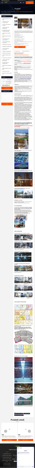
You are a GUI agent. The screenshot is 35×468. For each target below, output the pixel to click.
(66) (6, 69)
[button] (5, 431)
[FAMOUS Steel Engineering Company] (6, 3)
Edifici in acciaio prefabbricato (19, 415)
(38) (6, 51)
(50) (5, 22)
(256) (6, 19)
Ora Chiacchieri (7, 88)
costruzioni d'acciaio (26, 413)
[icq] (9, 85)
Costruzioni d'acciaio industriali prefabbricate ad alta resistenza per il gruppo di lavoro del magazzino (9, 437)
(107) (6, 34)
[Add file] (18, 467)
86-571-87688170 (31, 0)
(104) (6, 36)
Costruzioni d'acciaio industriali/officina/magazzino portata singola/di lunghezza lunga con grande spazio (25, 437)
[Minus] (32, 448)
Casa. (2, 11)
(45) (6, 66)
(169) (5, 63)
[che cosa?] (5, 85)
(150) (5, 49)
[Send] (33, 467)
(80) (5, 28)
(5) (7, 73)
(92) (6, 55)
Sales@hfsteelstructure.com (22, 0)
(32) (6, 25)
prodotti (5, 11)
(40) (6, 46)
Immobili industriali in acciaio (11, 11)
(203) (6, 31)
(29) (6, 42)
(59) (5, 60)
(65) (6, 44)
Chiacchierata (30, 2)
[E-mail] (7, 85)
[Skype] (3, 85)
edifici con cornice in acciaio (18, 413)
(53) (5, 39)
